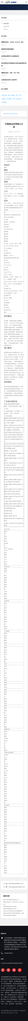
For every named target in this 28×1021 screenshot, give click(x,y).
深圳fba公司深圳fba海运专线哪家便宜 (12, 911)
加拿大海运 (4, 102)
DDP (17, 95)
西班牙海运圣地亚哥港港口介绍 (11, 899)
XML (16, 1013)
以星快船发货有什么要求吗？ (9, 79)
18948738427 (8, 953)
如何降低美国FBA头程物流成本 (10, 56)
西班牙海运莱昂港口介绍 (16, 883)
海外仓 (6, 29)
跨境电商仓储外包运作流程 (9, 906)
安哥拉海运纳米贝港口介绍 (17, 887)
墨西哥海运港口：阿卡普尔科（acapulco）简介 (13, 903)
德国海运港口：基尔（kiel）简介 (10, 72)
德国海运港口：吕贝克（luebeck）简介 (12, 42)
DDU (20, 95)
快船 (9, 95)
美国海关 (13, 95)
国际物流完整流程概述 (7, 49)
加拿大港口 (9, 98)
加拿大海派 (18, 98)
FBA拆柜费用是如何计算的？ (10, 908)
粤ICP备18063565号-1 (8, 1013)
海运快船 (6, 26)
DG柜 (14, 98)
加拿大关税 (4, 95)
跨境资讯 (5, 113)
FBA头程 (6, 23)
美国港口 (4, 98)
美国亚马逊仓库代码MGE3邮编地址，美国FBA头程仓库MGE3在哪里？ (13, 914)
